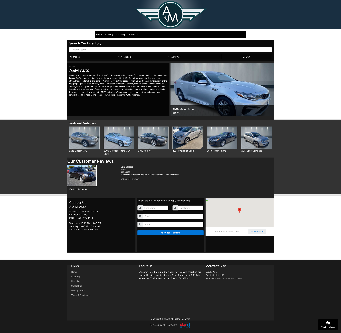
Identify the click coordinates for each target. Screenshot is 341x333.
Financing (120, 34)
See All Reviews (131, 187)
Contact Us (133, 34)
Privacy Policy (78, 290)
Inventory (109, 34)
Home (99, 34)
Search (246, 56)
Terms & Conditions (80, 295)
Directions (257, 231)
